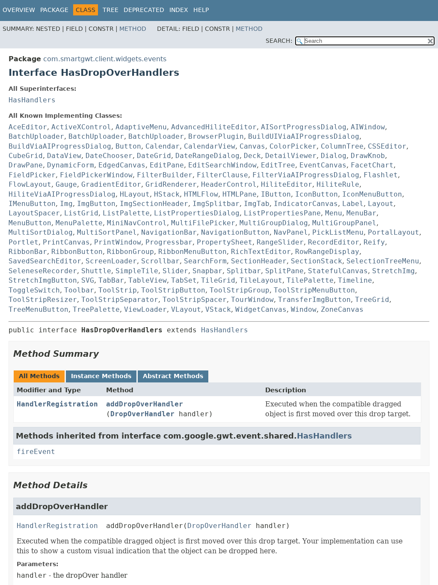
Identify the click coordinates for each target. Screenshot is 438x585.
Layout (381, 204)
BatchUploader (36, 136)
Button (128, 146)
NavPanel (291, 232)
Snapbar (207, 271)
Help (201, 9)
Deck (252, 156)
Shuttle (96, 271)
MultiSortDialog (41, 232)
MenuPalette (79, 223)
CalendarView (209, 146)
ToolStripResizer (43, 299)
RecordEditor (333, 242)
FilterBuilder (164, 175)
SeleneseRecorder (43, 271)
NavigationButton (235, 232)
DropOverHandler (142, 414)
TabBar (111, 280)
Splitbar (244, 271)
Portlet (23, 242)
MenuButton (30, 223)
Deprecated (144, 9)
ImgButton (96, 204)
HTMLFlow (201, 194)
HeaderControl (229, 184)
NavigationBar (169, 232)
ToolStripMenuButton (314, 290)
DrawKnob (368, 156)
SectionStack (316, 261)
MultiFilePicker (203, 223)
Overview (19, 9)
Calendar (162, 146)
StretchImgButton (43, 280)
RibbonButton (77, 252)
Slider (175, 271)
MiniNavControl (137, 223)
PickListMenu (338, 232)
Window (304, 309)
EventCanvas (322, 165)
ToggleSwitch (34, 290)
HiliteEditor (286, 184)
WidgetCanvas (261, 309)
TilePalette (310, 280)
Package (54, 9)
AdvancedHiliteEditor (214, 127)
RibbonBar (28, 252)
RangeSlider (280, 242)
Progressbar (168, 242)
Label (353, 204)
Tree (110, 9)
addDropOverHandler (144, 404)
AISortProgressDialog (303, 127)
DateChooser (109, 156)
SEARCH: (279, 40)
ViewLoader (145, 309)
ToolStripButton (173, 290)
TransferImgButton (314, 299)
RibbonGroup (130, 252)
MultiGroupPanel (344, 223)
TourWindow (252, 299)
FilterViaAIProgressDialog (305, 175)
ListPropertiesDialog (197, 213)
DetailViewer (291, 156)
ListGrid (81, 213)
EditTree (278, 165)
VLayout (186, 309)
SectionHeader (259, 261)
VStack (218, 309)
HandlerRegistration (57, 404)
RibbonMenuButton (192, 252)
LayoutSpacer (34, 213)
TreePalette (96, 309)
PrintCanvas (66, 242)
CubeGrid (26, 156)
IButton (276, 194)
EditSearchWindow (222, 165)
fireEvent (36, 452)
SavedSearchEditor (45, 261)
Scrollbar (160, 261)
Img (66, 204)
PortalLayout (393, 232)
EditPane (167, 165)
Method (132, 28)
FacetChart (372, 165)
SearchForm (205, 261)
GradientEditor (111, 184)
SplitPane (284, 271)
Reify (374, 242)
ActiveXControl (81, 127)
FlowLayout (30, 184)
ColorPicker (293, 146)
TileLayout (261, 280)
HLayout (135, 194)
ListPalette (126, 213)
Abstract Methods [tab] (173, 376)
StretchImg (393, 271)
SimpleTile (136, 271)
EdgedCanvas (121, 165)
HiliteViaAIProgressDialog (62, 194)
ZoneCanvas (342, 309)
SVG (87, 280)
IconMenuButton (372, 194)
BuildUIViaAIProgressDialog (303, 136)
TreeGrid (372, 299)
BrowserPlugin (216, 136)
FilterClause (222, 175)
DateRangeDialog (207, 156)
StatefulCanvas (338, 271)
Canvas (252, 146)
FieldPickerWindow (96, 175)
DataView (64, 156)
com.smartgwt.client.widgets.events (104, 59)
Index (178, 9)
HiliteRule (338, 184)
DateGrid (154, 156)
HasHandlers (32, 100)
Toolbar (79, 290)
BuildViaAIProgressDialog (60, 146)
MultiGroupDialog (274, 223)
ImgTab (256, 204)
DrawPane (26, 165)
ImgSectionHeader (154, 204)
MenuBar (361, 213)
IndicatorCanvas (306, 204)
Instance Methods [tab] (101, 376)
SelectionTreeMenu (382, 261)
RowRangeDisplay (327, 252)
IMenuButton (32, 204)
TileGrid (218, 280)
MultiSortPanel (107, 232)
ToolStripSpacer (195, 299)
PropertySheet (224, 242)
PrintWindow (117, 242)
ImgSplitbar (216, 204)
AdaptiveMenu (141, 127)
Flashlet (381, 175)
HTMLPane (239, 194)
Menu (333, 213)
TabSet (184, 280)
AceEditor (28, 127)
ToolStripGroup (239, 290)
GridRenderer (171, 184)
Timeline (355, 280)
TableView (147, 280)
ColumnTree (342, 146)
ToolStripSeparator (119, 299)
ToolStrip (117, 290)
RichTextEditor (261, 252)
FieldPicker (32, 175)
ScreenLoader (111, 261)
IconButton (316, 194)
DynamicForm (70, 165)
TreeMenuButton (38, 309)
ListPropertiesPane (282, 213)
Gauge (66, 184)
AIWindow (368, 127)
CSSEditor (387, 146)
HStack (167, 194)
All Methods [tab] (39, 376)
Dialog (333, 156)
